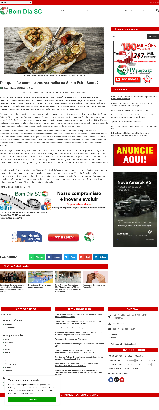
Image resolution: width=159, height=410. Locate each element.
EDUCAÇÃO (140, 360)
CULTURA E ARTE (116, 360)
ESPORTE (151, 360)
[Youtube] (121, 379)
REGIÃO (147, 364)
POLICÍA (129, 364)
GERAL (120, 364)
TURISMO (136, 368)
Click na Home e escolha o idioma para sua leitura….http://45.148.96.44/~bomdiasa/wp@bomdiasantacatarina (24, 215)
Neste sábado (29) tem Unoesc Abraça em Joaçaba (129, 110)
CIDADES (128, 356)
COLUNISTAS (139, 356)
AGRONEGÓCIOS (115, 356)
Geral (31, 88)
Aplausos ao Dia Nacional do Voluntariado (126, 122)
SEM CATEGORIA (116, 368)
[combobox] (128, 36)
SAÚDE (128, 368)
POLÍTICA (138, 364)
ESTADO (112, 364)
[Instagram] (116, 379)
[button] (37, 257)
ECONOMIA (129, 360)
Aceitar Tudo (32, 400)
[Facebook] (110, 379)
